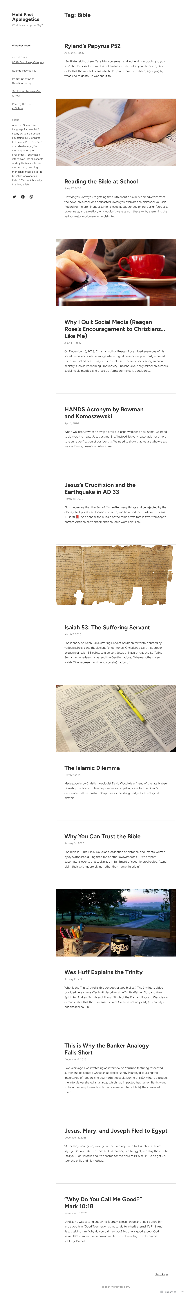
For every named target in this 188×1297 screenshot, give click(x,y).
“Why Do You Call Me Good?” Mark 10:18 (103, 1203)
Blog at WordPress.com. (116, 1286)
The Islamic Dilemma (92, 767)
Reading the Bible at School (101, 181)
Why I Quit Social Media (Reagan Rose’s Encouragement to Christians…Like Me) (114, 328)
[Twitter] (14, 197)
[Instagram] (31, 197)
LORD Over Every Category (28, 62)
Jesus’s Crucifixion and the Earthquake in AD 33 (100, 488)
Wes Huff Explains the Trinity (103, 972)
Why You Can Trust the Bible (102, 836)
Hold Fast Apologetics (25, 17)
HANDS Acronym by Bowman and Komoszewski (104, 413)
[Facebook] (23, 197)
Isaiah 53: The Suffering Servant (107, 627)
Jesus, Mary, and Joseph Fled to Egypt (116, 1130)
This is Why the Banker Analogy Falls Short (106, 1049)
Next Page (161, 1274)
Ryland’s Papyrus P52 (24, 70)
